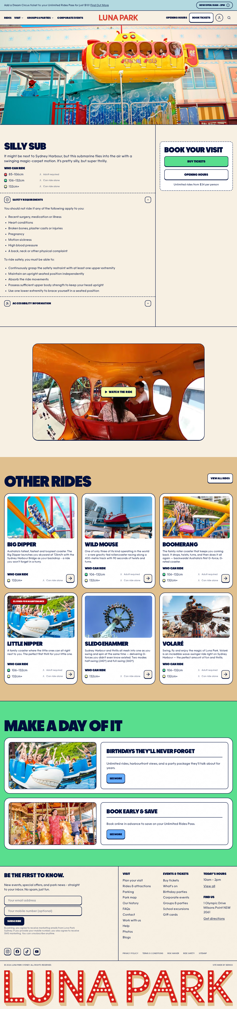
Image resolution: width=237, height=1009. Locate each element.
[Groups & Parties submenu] (52, 18)
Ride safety (189, 953)
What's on (170, 886)
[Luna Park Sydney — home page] (118, 17)
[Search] (229, 18)
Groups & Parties (39, 17)
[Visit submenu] (22, 18)
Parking (128, 892)
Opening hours (176, 17)
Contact (129, 914)
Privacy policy (130, 953)
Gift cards (170, 914)
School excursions (176, 909)
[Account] (219, 18)
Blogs (127, 937)
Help (126, 926)
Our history (131, 903)
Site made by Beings (223, 965)
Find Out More (99, 5)
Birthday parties (175, 892)
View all (209, 886)
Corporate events (176, 897)
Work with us (132, 920)
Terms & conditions (152, 953)
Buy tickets (171, 880)
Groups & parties (175, 903)
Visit (17, 17)
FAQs (126, 909)
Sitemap (203, 953)
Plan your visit (133, 880)
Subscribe (14, 921)
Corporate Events (70, 17)
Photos (128, 931)
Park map (130, 897)
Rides (7, 17)
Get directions (214, 918)
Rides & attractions (137, 886)
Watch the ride (120, 392)
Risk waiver (173, 953)
